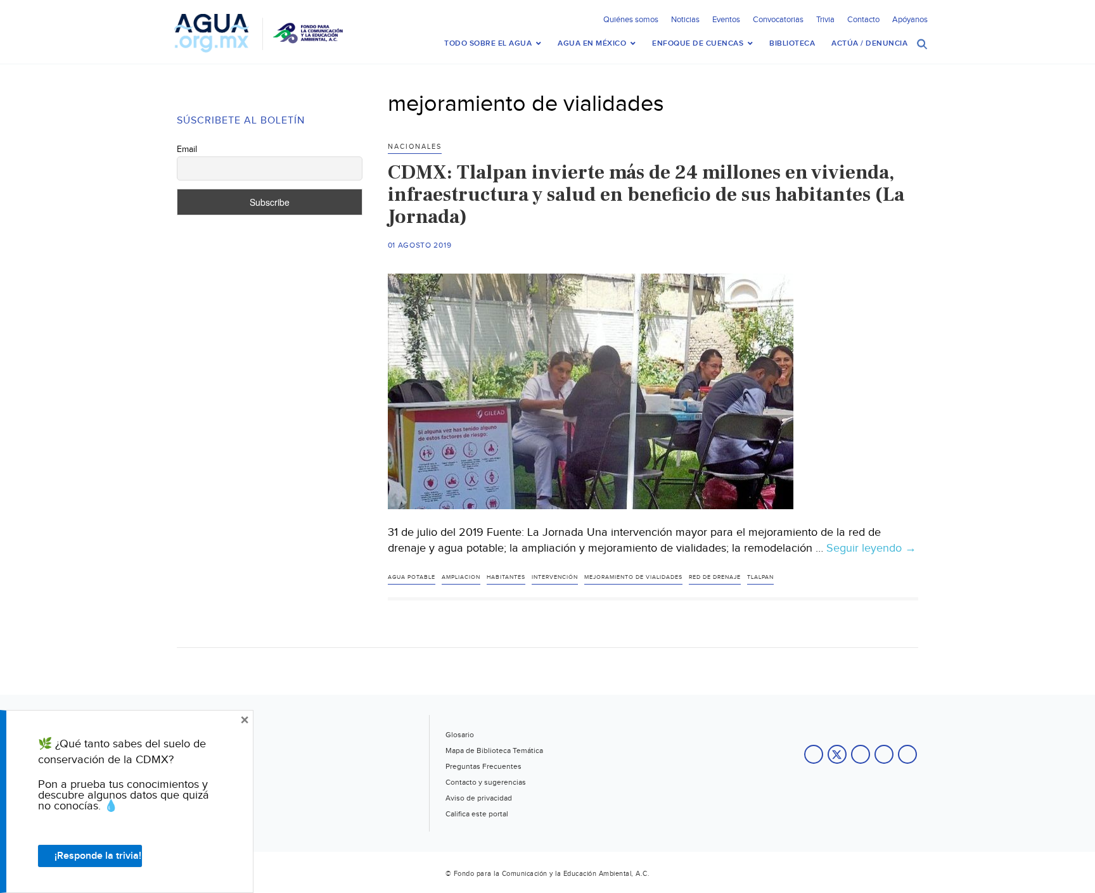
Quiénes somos (630, 20)
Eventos (726, 20)
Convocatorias (778, 20)
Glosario (459, 734)
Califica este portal (476, 813)
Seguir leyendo (871, 548)
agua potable (411, 577)
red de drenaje (715, 577)
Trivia (825, 20)
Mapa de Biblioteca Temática (494, 750)
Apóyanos (910, 20)
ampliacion (461, 577)
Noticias (685, 20)
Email (187, 149)
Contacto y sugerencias (485, 782)
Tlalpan (760, 577)
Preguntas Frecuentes (483, 766)
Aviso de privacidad (478, 798)
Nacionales (415, 146)
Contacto (863, 20)
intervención (555, 577)
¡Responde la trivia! (97, 856)
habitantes (506, 577)
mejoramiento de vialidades (633, 577)
